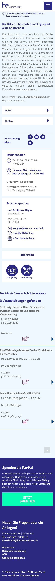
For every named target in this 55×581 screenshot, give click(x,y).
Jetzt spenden (27, 499)
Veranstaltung (14, 13)
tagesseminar (27, 254)
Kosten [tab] (9, 121)
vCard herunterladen (24, 238)
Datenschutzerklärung (14, 551)
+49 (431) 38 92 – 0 (17, 537)
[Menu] (48, 6)
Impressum (8, 547)
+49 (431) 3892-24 (23, 233)
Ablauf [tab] (8, 110)
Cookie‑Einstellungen (13, 558)
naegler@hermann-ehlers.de (28, 228)
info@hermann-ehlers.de (24, 540)
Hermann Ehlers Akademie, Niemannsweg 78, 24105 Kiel (28, 171)
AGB (4, 554)
